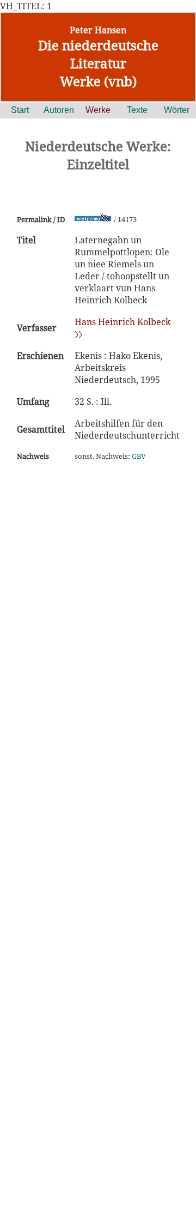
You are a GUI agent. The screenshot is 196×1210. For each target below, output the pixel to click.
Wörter (176, 110)
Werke (98, 110)
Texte (137, 110)
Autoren (59, 110)
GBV (139, 456)
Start (20, 110)
